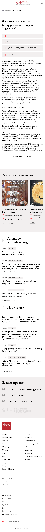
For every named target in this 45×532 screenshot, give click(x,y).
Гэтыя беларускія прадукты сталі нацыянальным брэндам (17, 252)
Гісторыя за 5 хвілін (8, 444)
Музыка (5, 450)
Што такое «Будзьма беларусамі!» (25, 389)
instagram (8, 495)
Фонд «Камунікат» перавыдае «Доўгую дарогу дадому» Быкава (20, 294)
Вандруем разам (21, 357)
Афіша (4, 456)
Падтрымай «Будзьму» (12, 521)
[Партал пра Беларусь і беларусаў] (22, 3)
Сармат (27, 434)
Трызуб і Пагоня (8, 469)
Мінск (4, 223)
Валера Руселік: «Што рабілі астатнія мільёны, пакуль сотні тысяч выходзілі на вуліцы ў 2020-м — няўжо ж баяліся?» (20, 319)
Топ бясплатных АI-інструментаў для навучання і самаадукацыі (19, 282)
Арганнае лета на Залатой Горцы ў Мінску (14, 210)
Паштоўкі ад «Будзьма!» (33, 463)
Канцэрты (11, 223)
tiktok (7, 501)
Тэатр (4, 463)
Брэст (4, 17)
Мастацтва (6, 459)
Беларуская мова (30, 440)
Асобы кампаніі (17, 395)
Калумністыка (7, 437)
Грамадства (12, 248)
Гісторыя (19, 260)
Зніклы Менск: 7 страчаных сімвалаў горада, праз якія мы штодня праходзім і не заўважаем (22, 363)
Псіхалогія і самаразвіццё (33, 456)
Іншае (10, 17)
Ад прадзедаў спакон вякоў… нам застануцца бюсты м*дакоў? (22, 349)
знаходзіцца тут (30, 104)
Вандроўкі (5, 466)
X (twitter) (8, 504)
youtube (7, 508)
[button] (41, 175)
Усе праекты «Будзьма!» (21, 401)
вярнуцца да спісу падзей (13, 10)
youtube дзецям (10, 511)
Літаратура (19, 290)
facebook (8, 492)
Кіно (3, 453)
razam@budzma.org (11, 514)
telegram (8, 498)
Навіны (4, 434)
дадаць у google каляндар (23, 156)
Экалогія (28, 459)
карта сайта (6, 484)
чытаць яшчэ (7, 300)
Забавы (27, 447)
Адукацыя (19, 277)
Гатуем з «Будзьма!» (32, 444)
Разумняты (28, 437)
